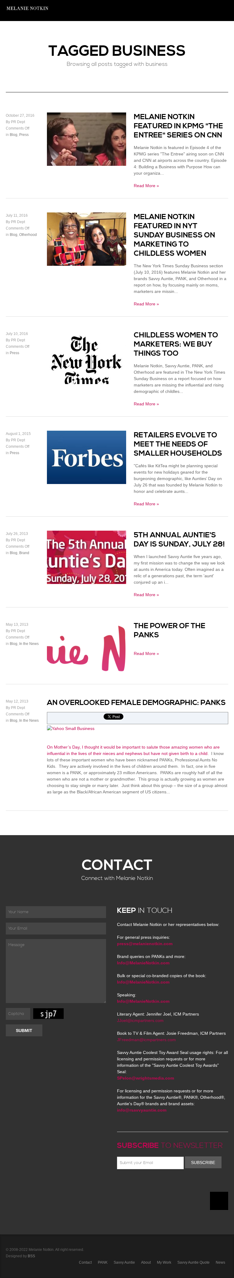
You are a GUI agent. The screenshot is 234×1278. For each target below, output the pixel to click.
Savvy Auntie (124, 1262)
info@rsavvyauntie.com (141, 1110)
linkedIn (164, 1183)
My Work (164, 1262)
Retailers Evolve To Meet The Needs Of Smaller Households (178, 444)
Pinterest (147, 1183)
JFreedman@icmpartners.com (146, 1039)
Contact (217, 32)
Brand (24, 553)
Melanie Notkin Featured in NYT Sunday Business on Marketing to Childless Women (174, 235)
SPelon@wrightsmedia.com (145, 1078)
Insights (89, 32)
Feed (182, 1183)
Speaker (160, 32)
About (180, 32)
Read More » (146, 185)
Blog (13, 135)
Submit (24, 1030)
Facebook (129, 1183)
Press (197, 32)
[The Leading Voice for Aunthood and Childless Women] (27, 10)
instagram (173, 1183)
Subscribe (203, 1162)
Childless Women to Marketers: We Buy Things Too (176, 344)
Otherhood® (115, 32)
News (70, 32)
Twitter (138, 1183)
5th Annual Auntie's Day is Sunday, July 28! (179, 540)
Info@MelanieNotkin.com (143, 962)
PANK (103, 1262)
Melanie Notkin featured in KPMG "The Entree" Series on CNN (178, 126)
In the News (29, 644)
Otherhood (28, 235)
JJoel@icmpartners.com (140, 1020)
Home (54, 32)
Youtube (156, 1183)
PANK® (140, 32)
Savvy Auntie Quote (193, 1262)
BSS (31, 1256)
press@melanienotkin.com (144, 943)
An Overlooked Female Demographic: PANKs (136, 702)
